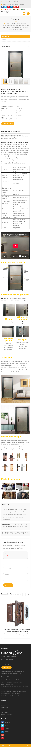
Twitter (6, 725)
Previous (24, 594)
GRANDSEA (5, 299)
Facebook (7, 722)
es (3, 9)
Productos (3, 705)
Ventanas (4, 39)
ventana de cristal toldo (7, 684)
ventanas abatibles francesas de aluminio (11, 679)
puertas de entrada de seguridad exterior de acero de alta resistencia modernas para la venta (14, 526)
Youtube (6, 728)
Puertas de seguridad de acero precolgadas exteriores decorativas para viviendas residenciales (14, 555)
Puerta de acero (21, 23)
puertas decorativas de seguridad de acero (15, 506)
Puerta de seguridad (8, 25)
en (7, 9)
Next (28, 594)
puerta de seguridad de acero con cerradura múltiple (14, 686)
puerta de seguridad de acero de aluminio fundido (13, 691)
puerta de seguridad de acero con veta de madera (14, 689)
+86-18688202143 (13, 1)
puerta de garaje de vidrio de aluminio (10, 693)
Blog (20, 673)
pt (19, 9)
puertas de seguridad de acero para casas (15, 509)
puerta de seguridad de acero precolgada (15, 512)
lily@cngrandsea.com (19, 4)
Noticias (3, 710)
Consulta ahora (8, 123)
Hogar (8, 23)
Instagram (7, 734)
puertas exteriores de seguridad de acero (14, 514)
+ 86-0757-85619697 (8, 660)
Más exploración (6, 46)
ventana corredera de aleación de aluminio (11, 682)
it (15, 9)
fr (11, 9)
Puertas (13, 23)
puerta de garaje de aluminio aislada (10, 695)
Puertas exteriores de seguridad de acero (14, 142)
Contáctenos (4, 707)
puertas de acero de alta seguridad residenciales (13, 518)
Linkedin (6, 731)
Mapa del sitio (4, 712)
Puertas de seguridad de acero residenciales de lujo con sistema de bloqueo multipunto (15, 630)
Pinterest (6, 738)
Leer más (6, 667)
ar (24, 9)
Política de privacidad (6, 714)
